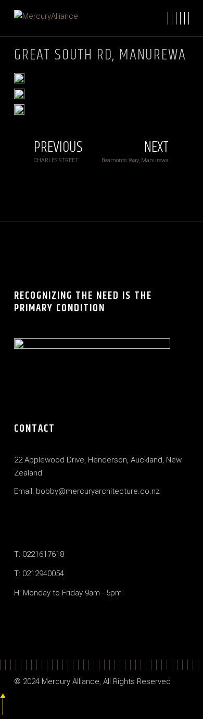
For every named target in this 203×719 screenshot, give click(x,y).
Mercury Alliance (70, 681)
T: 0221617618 (39, 554)
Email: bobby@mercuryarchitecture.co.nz (87, 491)
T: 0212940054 (39, 573)
